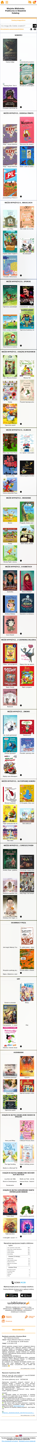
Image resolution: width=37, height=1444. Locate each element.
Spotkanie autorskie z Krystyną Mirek (14, 1336)
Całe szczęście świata (12, 1260)
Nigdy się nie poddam (12, 1263)
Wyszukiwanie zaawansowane (9, 29)
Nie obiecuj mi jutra (11, 1269)
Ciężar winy (9, 1272)
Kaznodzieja (10, 1254)
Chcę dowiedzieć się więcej (10, 1441)
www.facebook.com (18, 1406)
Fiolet (8, 1275)
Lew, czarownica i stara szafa (13, 1247)
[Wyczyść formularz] (31, 29)
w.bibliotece (17, 1308)
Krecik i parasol (10, 1252)
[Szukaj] (34, 26)
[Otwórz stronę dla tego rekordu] (10, 50)
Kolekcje (21, 29)
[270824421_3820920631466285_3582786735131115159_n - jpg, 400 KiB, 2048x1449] (18, 1413)
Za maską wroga (11, 1271)
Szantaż (9, 1274)
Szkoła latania (10, 1250)
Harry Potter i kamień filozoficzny (14, 1249)
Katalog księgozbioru (18, 20)
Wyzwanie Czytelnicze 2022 (11, 1373)
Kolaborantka (10, 1258)
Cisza (8, 1264)
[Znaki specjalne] (34, 29)
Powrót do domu (11, 1261)
